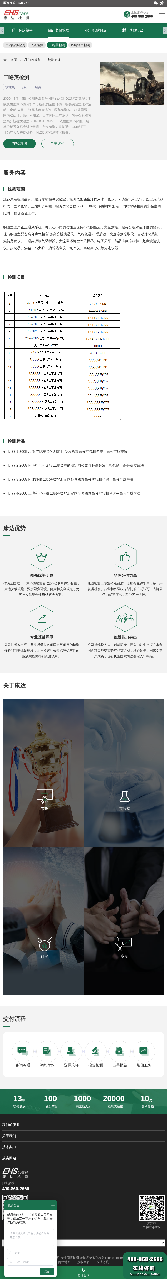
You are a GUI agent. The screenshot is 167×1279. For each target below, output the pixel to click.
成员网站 (9, 1158)
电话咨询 (83, 1275)
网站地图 (64, 1262)
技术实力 (9, 1147)
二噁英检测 (57, 45)
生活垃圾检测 (15, 45)
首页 (14, 60)
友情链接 (103, 1262)
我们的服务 (32, 60)
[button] (2, 30)
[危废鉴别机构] (16, 14)
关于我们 (9, 1136)
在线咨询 (19, 143)
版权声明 (83, 1262)
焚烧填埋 (54, 60)
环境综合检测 (80, 45)
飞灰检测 (36, 45)
